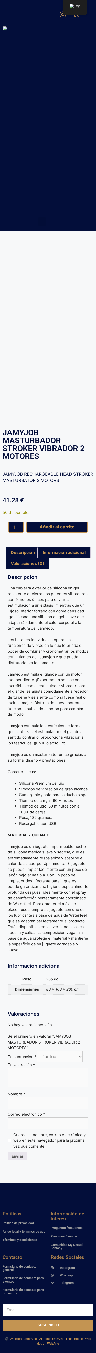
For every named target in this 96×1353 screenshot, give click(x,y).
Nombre (16, 1093)
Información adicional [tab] (64, 552)
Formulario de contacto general (19, 1268)
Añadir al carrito (57, 526)
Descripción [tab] (23, 552)
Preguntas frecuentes (67, 1228)
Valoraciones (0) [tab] (27, 563)
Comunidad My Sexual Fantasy (67, 1246)
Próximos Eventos (64, 1236)
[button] (42, 221)
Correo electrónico (26, 1114)
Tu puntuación (22, 1056)
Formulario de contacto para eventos (23, 1279)
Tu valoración (21, 1064)
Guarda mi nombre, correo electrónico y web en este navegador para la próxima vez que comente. (49, 1140)
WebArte (53, 1343)
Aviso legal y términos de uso (24, 1231)
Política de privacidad (18, 1223)
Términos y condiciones (20, 1240)
